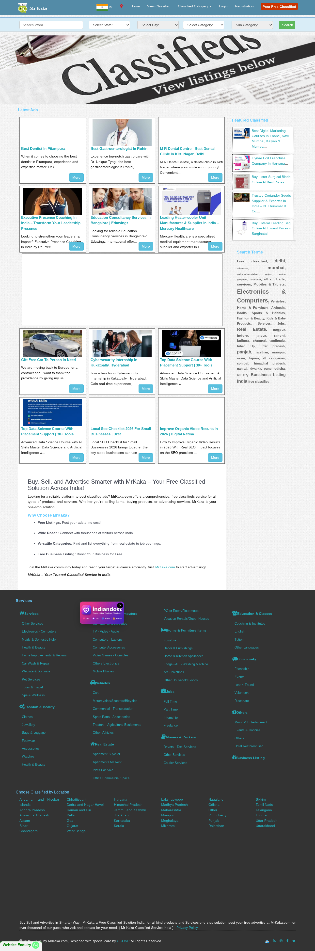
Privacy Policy (187, 928)
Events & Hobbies (247, 730)
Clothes (27, 717)
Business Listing (250, 758)
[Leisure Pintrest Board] (281, 941)
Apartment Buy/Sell (107, 754)
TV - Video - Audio (106, 631)
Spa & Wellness (33, 695)
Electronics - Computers (39, 631)
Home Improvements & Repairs (44, 655)
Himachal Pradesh (128, 805)
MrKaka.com (165, 567)
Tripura (261, 815)
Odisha (214, 805)
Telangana (264, 810)
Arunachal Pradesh (34, 815)
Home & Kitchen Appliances (184, 656)
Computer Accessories (109, 647)
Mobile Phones (103, 671)
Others (242, 712)
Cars (96, 693)
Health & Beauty (33, 647)
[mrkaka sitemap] (267, 941)
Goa (70, 821)
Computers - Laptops (108, 639)
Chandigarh (28, 831)
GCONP (123, 941)
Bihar (23, 826)
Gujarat (72, 826)
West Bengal (76, 831)
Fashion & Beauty (40, 707)
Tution (239, 639)
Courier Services (175, 763)
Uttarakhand (265, 826)
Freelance (171, 725)
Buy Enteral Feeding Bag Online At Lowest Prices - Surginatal (271, 228)
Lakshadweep (172, 799)
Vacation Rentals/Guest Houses (186, 618)
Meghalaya (169, 821)
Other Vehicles (103, 732)
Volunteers (242, 693)
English (240, 631)
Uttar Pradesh (266, 821)
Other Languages (247, 647)
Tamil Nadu (264, 805)
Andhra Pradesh (32, 810)
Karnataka (122, 821)
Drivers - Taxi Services (180, 747)
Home (135, 6)
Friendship (242, 669)
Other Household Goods (181, 680)
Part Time (171, 709)
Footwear (28, 741)
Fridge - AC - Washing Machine (186, 664)
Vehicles (103, 683)
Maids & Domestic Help (39, 639)
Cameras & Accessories (110, 623)
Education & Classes (254, 614)
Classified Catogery (193, 6)
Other (212, 810)
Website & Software (36, 671)
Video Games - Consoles (110, 655)
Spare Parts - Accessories (111, 717)
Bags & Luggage (34, 732)
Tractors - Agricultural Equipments (117, 725)
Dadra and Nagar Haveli (85, 805)
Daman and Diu (79, 810)
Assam (24, 821)
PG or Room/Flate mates (181, 611)
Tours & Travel (32, 687)
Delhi (71, 815)
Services (31, 614)
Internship (171, 717)
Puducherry (217, 815)
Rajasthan (216, 826)
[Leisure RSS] (274, 941)
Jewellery (28, 725)
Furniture (170, 640)
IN (110, 7)
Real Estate (104, 744)
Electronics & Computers (116, 614)
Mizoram (168, 826)
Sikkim (261, 799)
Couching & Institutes (250, 623)
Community (246, 659)
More (76, 177)
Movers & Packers (181, 737)
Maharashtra (171, 810)
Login (223, 6)
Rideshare (242, 701)
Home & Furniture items (186, 630)
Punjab (213, 821)
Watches (28, 756)
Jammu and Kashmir (130, 810)
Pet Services (31, 679)
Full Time (170, 701)
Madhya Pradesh (174, 805)
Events (240, 677)
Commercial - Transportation (113, 709)
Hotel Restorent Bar (249, 746)
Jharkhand (122, 815)
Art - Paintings (174, 672)
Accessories (31, 748)
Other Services (32, 623)
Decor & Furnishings (178, 648)
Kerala (119, 826)
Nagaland (215, 799)
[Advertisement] (157, 69)
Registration (244, 6)
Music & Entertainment (251, 722)
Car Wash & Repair (35, 663)
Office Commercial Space (111, 778)
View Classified (159, 6)
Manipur (167, 815)
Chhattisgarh (77, 799)
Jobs (170, 692)
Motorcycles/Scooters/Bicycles (115, 701)
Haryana (120, 799)
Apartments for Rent (107, 762)
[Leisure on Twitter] (294, 941)
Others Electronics (106, 663)
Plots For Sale (103, 770)
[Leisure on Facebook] (287, 941)
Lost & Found (244, 685)
